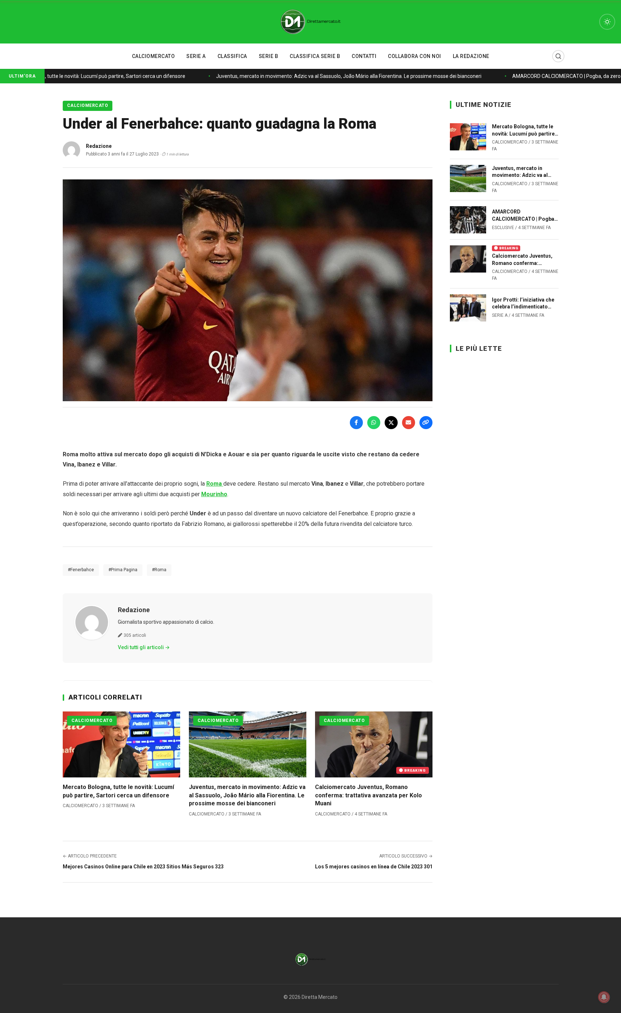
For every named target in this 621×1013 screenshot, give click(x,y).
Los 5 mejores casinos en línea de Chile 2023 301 (373, 866)
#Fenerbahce (81, 569)
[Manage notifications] (604, 997)
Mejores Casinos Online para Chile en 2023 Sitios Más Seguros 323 (143, 866)
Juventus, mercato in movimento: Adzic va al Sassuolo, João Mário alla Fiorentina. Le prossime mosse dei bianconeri (343, 76)
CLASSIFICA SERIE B (315, 56)
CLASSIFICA (232, 56)
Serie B (268, 56)
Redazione (134, 610)
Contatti (364, 56)
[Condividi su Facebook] (356, 422)
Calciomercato (153, 56)
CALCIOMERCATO (87, 105)
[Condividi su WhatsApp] (373, 422)
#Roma (159, 569)
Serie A (196, 56)
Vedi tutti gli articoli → (144, 647)
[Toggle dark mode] (607, 22)
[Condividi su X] (391, 422)
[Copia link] (425, 422)
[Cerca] (558, 56)
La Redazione (471, 56)
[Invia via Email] (408, 422)
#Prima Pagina (122, 569)
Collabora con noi (414, 56)
